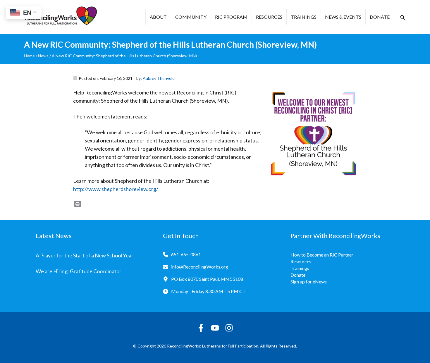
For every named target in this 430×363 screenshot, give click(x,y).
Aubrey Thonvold (159, 78)
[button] (402, 18)
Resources (269, 17)
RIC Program (231, 17)
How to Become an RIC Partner (321, 254)
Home (29, 55)
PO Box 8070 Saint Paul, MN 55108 (207, 279)
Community (191, 17)
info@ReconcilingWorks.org (199, 266)
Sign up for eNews (308, 281)
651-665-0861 (186, 254)
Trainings (304, 17)
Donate (380, 17)
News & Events (343, 17)
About (158, 17)
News (43, 55)
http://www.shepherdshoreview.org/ (115, 189)
